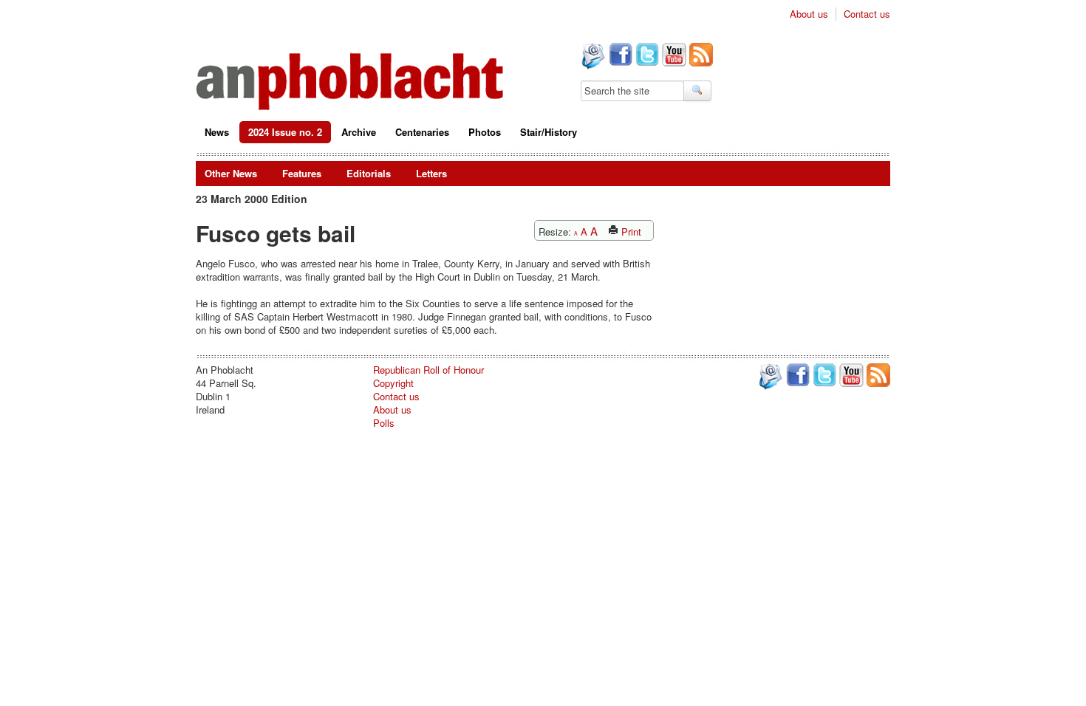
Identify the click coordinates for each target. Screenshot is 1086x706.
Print (629, 232)
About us (809, 14)
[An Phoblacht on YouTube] (672, 56)
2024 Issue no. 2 (285, 132)
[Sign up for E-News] (592, 57)
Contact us (867, 14)
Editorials (368, 173)
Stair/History (548, 132)
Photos (484, 132)
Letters (431, 173)
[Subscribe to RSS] (699, 56)
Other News (231, 173)
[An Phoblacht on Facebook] (619, 56)
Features (301, 173)
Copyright (393, 383)
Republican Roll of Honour (428, 370)
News (217, 132)
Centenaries (422, 132)
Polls (384, 423)
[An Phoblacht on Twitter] (645, 56)
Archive (358, 132)
